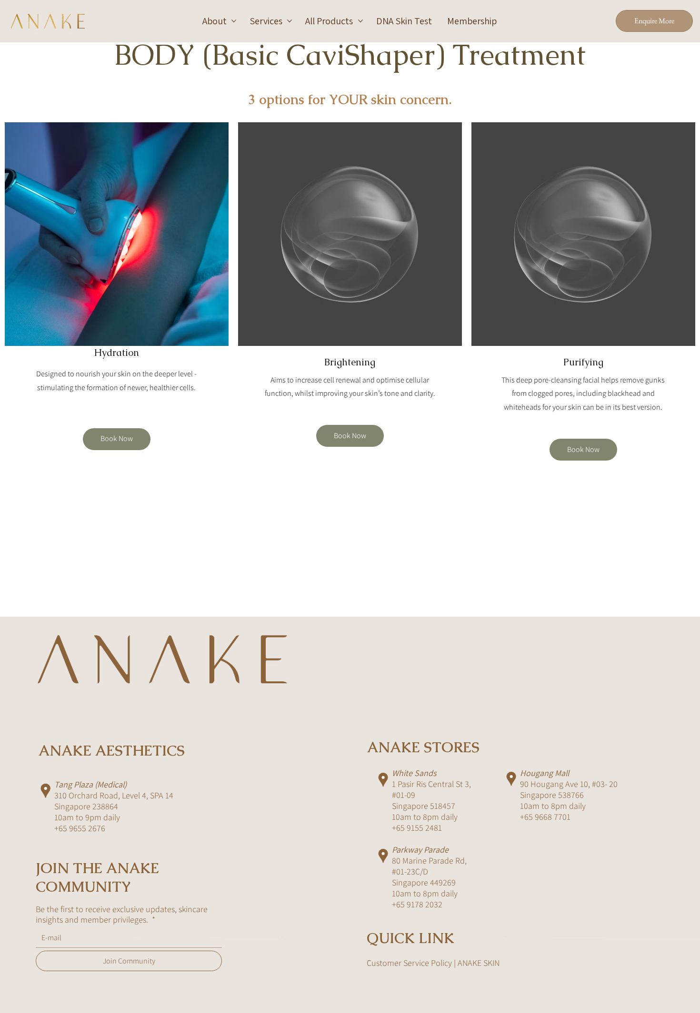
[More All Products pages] (360, 21)
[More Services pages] (289, 21)
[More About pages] (233, 21)
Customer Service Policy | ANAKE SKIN (433, 962)
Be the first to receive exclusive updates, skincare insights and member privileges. (122, 914)
